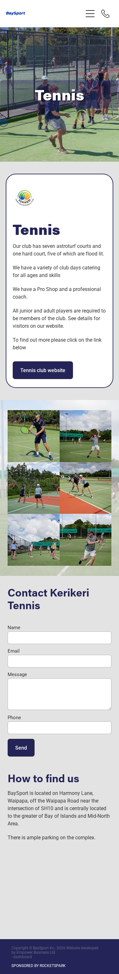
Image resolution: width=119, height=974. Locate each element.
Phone (14, 717)
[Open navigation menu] (90, 13)
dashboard (22, 956)
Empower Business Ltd (36, 952)
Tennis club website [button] (42, 370)
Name (14, 627)
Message (17, 674)
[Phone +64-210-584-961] (105, 13)
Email (14, 650)
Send (21, 747)
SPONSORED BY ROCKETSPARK (38, 965)
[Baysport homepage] (44, 13)
